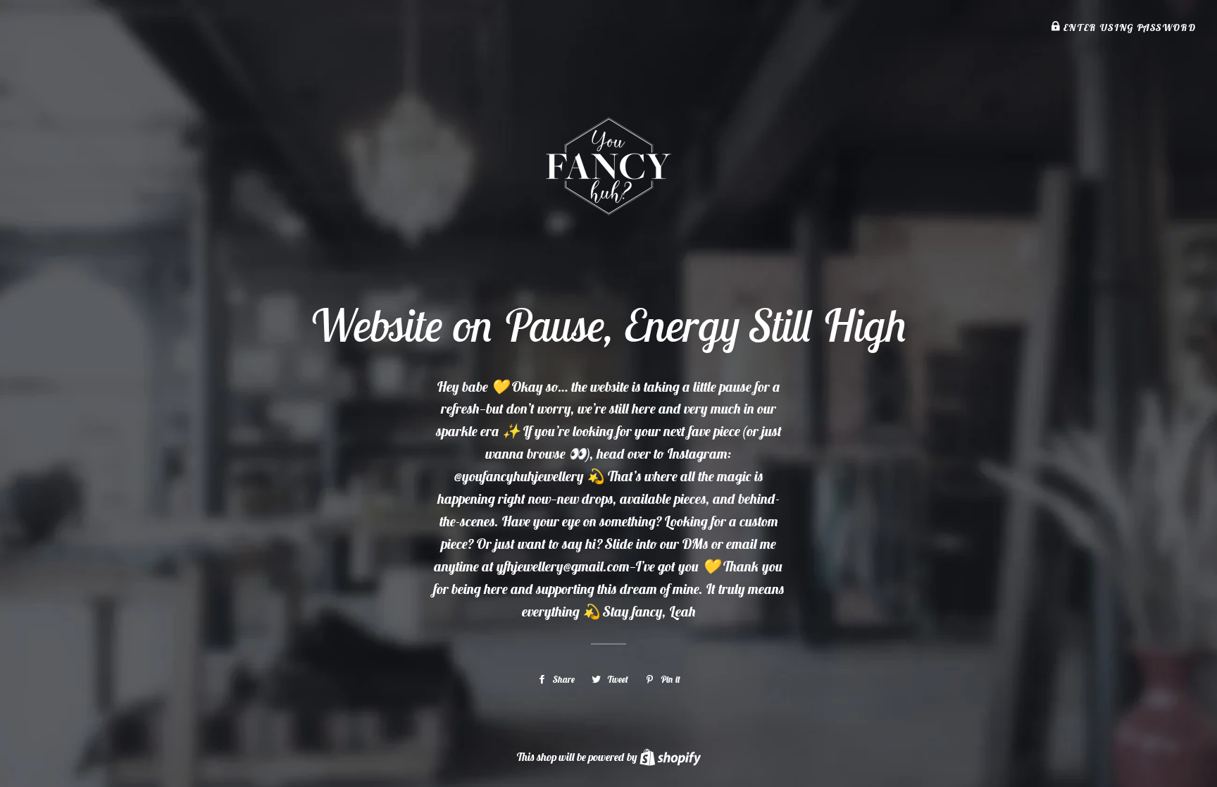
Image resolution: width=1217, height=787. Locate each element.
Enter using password (1128, 27)
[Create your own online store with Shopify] (670, 757)
